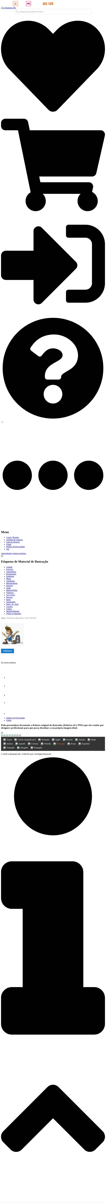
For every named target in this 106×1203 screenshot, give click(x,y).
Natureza (10, 593)
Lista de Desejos (13, 542)
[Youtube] (10, 703)
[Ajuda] (53, 419)
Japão (8, 588)
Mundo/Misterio (12, 611)
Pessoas (9, 597)
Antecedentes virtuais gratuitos (13, 553)
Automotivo (11, 572)
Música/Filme (11, 590)
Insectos (9, 586)
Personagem (11, 574)
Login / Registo (12, 537)
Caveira (9, 607)
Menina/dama (11, 583)
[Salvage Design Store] (2, 556)
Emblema (10, 576)
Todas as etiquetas (13, 613)
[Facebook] (10, 678)
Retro (8, 600)
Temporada (10, 602)
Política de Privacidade (15, 547)
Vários (9, 609)
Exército (9, 569)
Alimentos (10, 581)
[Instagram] (10, 695)
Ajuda (8, 544)
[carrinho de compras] (53, 210)
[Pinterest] (10, 713)
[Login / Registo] (53, 315)
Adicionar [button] (7, 651)
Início (3, 618)
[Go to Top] (53, 1201)
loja (7, 549)
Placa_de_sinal (12, 604)
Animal (9, 567)
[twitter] (10, 686)
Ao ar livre (10, 595)
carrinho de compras (14, 540)
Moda (8, 579)
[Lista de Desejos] (53, 117)
